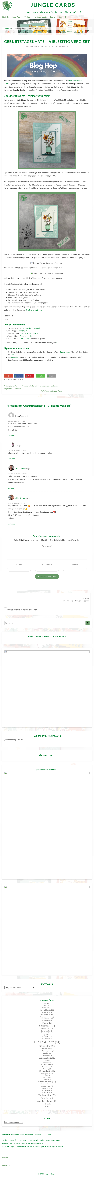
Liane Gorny (33, 46)
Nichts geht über (47, 1074)
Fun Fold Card (47, 1038)
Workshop (28, 17)
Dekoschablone (47, 1026)
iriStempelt (22, 331)
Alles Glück (47, 1006)
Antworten (12, 435)
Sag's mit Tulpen (47, 1084)
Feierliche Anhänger (47, 1033)
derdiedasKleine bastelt (30, 333)
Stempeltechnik (47, 1088)
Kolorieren (45, 391)
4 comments (63, 46)
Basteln (6, 386)
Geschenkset (47, 1049)
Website (75, 564)
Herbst (47, 1060)
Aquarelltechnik (47, 1007)
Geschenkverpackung (47, 1051)
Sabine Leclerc (20, 498)
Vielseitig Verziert (56, 391)
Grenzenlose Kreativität (49, 386)
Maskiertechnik (47, 1067)
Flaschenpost (47, 1036)
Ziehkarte (47, 1106)
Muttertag (47, 1069)
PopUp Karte (47, 1077)
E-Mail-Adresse (47, 564)
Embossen (47, 1028)
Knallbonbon (47, 1062)
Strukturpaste (47, 1090)
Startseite (5, 17)
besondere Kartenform (47, 1017)
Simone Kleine (20, 468)
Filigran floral (47, 1035)
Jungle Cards (24, 338)
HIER (58, 343)
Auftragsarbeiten (41, 17)
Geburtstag (34, 386)
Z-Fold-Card (47, 1104)
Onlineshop (14, 357)
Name (19, 564)
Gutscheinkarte (47, 1058)
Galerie (52, 17)
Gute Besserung (47, 1055)
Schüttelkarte (47, 1086)
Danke (47, 1023)
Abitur (47, 1003)
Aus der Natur (47, 1012)
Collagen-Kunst (47, 1020)
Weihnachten (47, 1095)
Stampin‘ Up (15, 17)
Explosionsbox (47, 1031)
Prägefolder (47, 1079)
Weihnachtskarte (47, 1098)
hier (12, 354)
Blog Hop (14, 386)
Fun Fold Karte (47, 1042)
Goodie (47, 1053)
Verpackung (47, 1092)
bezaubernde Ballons (47, 1018)
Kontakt (5, 1157)
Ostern (47, 1076)
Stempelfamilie (26, 336)
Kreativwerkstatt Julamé (35, 310)
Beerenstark (47, 1015)
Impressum (6, 1165)
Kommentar (47, 546)
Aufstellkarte (47, 1010)
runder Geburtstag (47, 1082)
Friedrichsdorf (24, 386)
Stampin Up (19, 388)
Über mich (62, 17)
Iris (15, 445)
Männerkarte (47, 1071)
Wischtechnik (47, 1101)
